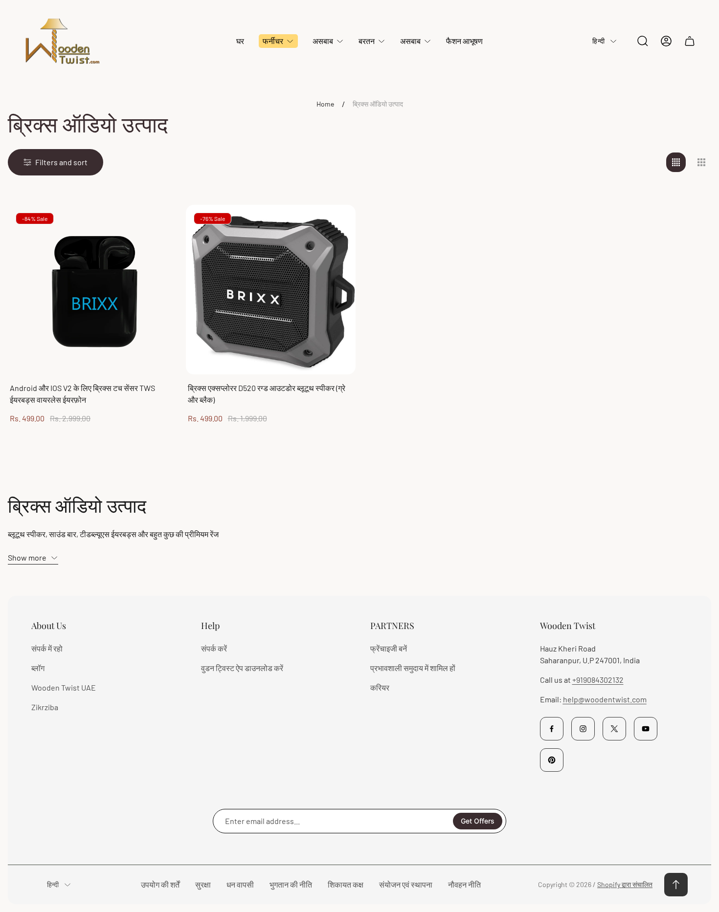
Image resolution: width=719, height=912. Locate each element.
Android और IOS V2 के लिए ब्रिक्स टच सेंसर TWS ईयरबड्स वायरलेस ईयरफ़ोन (82, 393)
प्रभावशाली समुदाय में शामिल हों (412, 668)
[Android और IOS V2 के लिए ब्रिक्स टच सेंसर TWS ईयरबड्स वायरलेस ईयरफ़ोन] (93, 290)
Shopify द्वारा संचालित (624, 884)
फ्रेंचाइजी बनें (388, 648)
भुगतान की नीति (291, 884)
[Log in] (666, 41)
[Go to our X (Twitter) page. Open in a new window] (614, 728)
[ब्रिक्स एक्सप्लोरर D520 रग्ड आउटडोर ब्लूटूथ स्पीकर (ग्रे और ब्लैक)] (271, 290)
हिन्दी (598, 41)
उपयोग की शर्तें (160, 884)
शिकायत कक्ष (345, 884)
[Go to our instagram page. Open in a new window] (583, 728)
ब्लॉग (38, 668)
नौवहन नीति (464, 884)
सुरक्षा (203, 884)
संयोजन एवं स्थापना (405, 884)
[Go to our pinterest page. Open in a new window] (551, 760)
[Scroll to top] (676, 884)
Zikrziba (44, 707)
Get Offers (477, 821)
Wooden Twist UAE (63, 687)
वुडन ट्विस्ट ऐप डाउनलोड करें (242, 668)
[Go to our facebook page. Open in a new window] (551, 728)
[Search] (642, 41)
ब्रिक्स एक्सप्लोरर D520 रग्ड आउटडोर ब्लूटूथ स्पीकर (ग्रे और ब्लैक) (266, 393)
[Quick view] (158, 224)
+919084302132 (598, 679)
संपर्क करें (214, 648)
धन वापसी (240, 884)
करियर (379, 687)
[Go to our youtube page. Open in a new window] (645, 728)
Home (325, 104)
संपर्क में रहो (47, 648)
